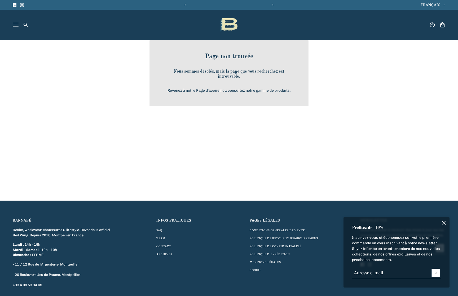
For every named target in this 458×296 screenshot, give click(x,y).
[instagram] (22, 5)
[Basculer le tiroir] (16, 25)
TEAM (160, 238)
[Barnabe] (229, 25)
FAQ (159, 230)
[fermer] (443, 223)
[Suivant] (272, 5)
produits (282, 90)
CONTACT (163, 246)
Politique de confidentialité (275, 246)
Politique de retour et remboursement (284, 238)
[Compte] (432, 25)
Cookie (255, 270)
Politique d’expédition (270, 254)
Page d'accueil (209, 90)
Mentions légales (265, 262)
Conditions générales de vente (277, 230)
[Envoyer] (435, 273)
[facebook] (14, 5)
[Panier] (442, 25)
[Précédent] (185, 5)
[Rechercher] (26, 25)
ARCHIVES (164, 254)
